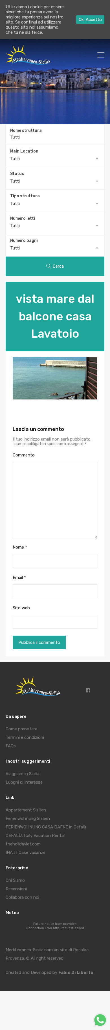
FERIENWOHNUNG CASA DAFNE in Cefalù (46, 827)
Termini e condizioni (25, 737)
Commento (24, 455)
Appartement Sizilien (26, 810)
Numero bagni (24, 240)
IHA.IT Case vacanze (25, 852)
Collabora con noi (22, 897)
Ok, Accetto (90, 19)
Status (17, 174)
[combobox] (55, 159)
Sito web (21, 607)
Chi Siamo (15, 880)
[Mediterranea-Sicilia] (29, 62)
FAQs (11, 745)
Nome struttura (26, 130)
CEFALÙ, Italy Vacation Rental (35, 835)
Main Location (24, 151)
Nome (20, 547)
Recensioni (16, 888)
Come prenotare (21, 728)
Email (19, 577)
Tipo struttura (25, 196)
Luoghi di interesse (24, 782)
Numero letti (22, 218)
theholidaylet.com (23, 844)
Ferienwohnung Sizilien (28, 818)
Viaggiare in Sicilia (22, 773)
